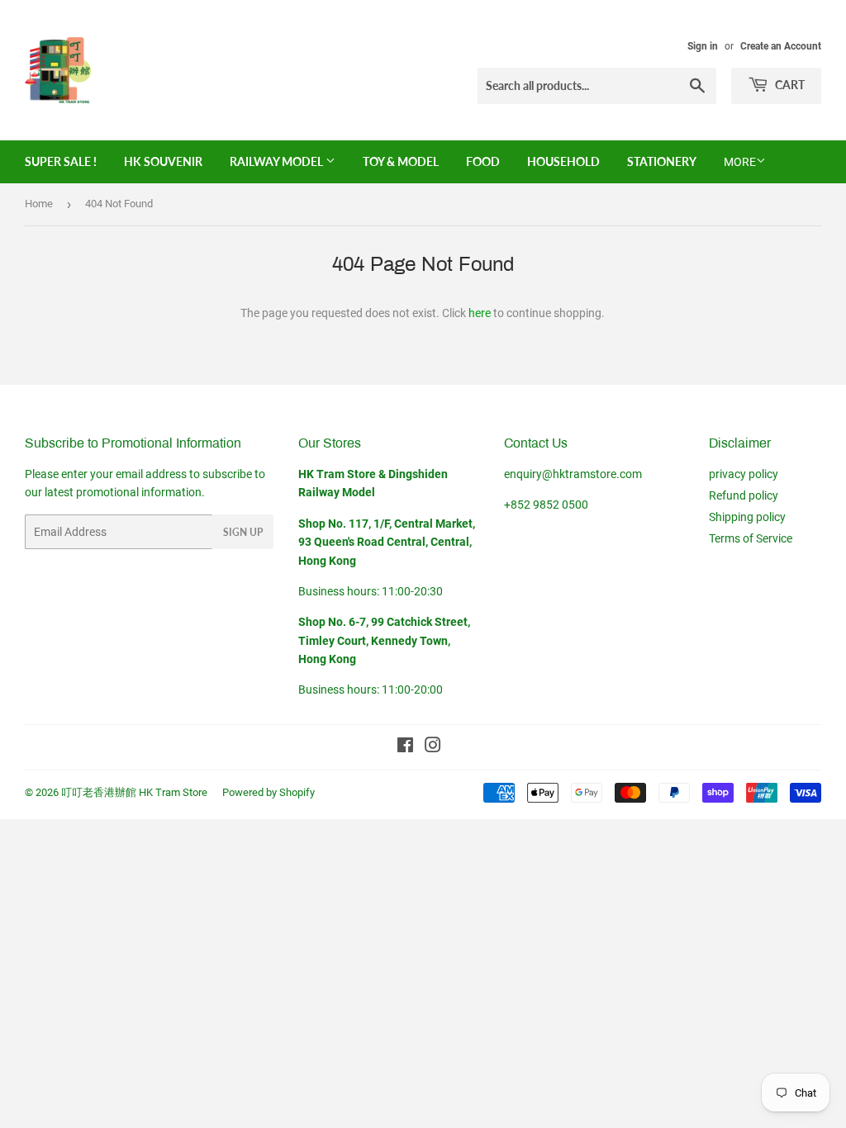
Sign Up (243, 532)
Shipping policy (747, 517)
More (740, 161)
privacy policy (743, 474)
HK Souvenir (163, 161)
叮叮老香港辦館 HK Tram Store (134, 792)
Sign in (702, 46)
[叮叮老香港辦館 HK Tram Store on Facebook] (405, 747)
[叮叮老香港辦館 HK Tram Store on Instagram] (433, 747)
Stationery (661, 161)
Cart (788, 85)
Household (563, 161)
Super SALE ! (61, 161)
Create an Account (780, 46)
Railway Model (278, 161)
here (479, 313)
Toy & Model (401, 161)
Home (39, 203)
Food (483, 161)
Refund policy (743, 495)
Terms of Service (750, 538)
